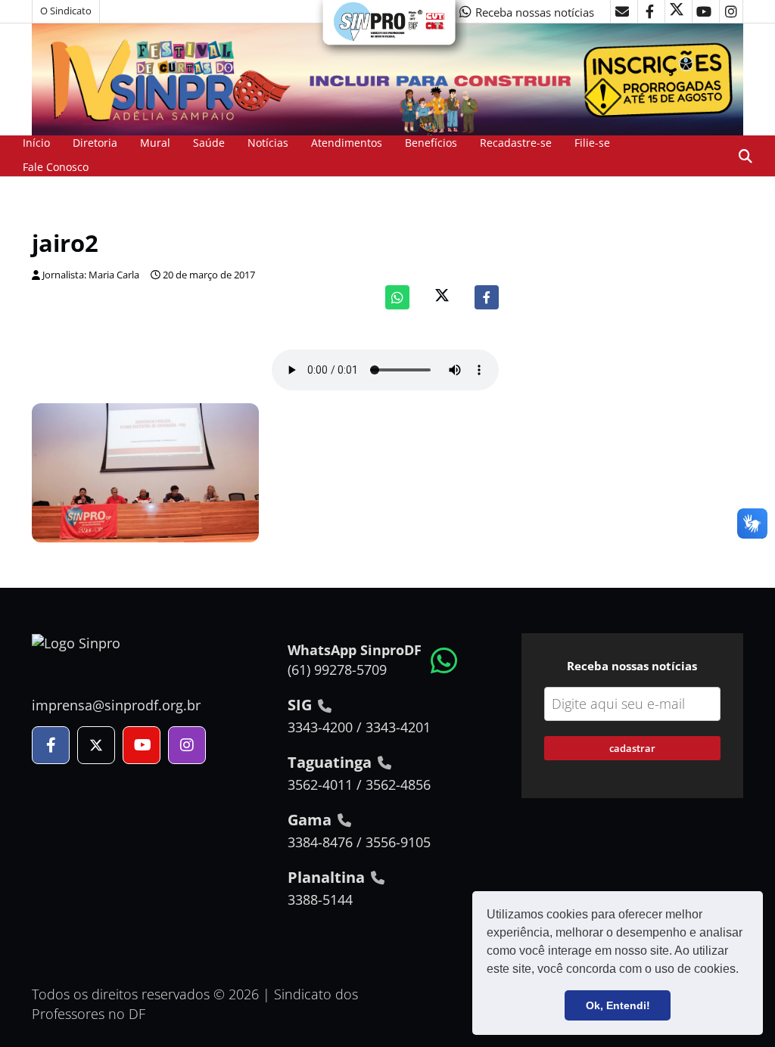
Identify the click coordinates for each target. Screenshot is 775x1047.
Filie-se (592, 142)
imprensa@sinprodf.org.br (116, 705)
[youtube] (704, 11)
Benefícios (431, 142)
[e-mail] (622, 11)
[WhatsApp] (397, 297)
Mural (155, 142)
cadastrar (632, 748)
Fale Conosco (56, 167)
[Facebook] (487, 297)
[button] (744, 970)
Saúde (209, 142)
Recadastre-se (516, 142)
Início (36, 142)
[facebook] (649, 11)
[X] (676, 11)
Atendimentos (346, 142)
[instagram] (731, 11)
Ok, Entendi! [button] (618, 1005)
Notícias (267, 142)
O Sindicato (66, 11)
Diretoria (95, 142)
